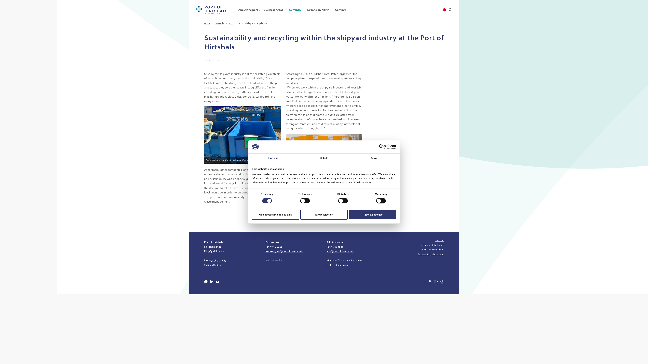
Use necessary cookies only (275, 214)
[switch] (305, 200)
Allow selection (324, 214)
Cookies (439, 240)
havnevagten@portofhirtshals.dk (284, 251)
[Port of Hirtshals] (211, 10)
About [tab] (374, 158)
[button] (242, 135)
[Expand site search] (450, 10)
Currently (295, 10)
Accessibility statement (431, 254)
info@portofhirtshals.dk (340, 251)
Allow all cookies (373, 214)
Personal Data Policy (432, 245)
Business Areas (273, 10)
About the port (248, 10)
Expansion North (318, 10)
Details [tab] (324, 158)
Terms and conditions (432, 249)
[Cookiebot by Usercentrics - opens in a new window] (381, 146)
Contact (340, 10)
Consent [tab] (273, 158)
